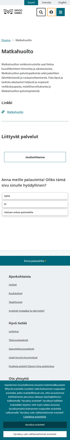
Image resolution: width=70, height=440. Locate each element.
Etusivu (6, 40)
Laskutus (14, 331)
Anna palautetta (34, 261)
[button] (35, 196)
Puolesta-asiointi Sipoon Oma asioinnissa (31, 366)
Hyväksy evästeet (35, 424)
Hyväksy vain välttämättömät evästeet (34, 434)
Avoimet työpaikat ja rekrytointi (26, 310)
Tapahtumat (15, 302)
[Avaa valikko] (60, 12)
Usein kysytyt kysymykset (23, 357)
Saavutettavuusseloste (21, 348)
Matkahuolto (15, 112)
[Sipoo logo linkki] (13, 14)
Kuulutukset (15, 293)
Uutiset (13, 284)
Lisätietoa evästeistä (34, 416)
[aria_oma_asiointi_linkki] (51, 12)
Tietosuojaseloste (18, 340)
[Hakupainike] (41, 12)
